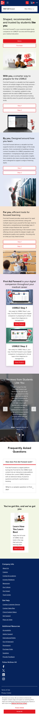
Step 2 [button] (19, 110)
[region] (19, 705)
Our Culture (6, 587)
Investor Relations (8, 579)
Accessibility (7, 630)
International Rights (9, 638)
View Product (19, 324)
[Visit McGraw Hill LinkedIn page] (3, 674)
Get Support (7, 616)
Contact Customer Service (11, 604)
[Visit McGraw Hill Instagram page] (3, 679)
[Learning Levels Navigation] (7, 2)
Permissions (7, 645)
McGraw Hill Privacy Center (19, 703)
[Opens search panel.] (27, 2)
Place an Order (7, 619)
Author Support (8, 634)
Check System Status (10, 612)
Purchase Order (8, 649)
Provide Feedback (9, 657)
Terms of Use (6, 690)
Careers (5, 572)
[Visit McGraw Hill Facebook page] (3, 666)
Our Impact (6, 591)
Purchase (19, 45)
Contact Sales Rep (9, 608)
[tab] (16, 435)
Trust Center (7, 595)
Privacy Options (19, 707)
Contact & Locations (9, 576)
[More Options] (37, 2)
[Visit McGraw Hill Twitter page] (3, 670)
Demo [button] (19, 41)
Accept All (19, 711)
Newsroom (6, 583)
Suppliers (6, 653)
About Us (6, 568)
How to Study (18, 548)
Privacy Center (6, 693)
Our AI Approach (8, 641)
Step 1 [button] (19, 105)
